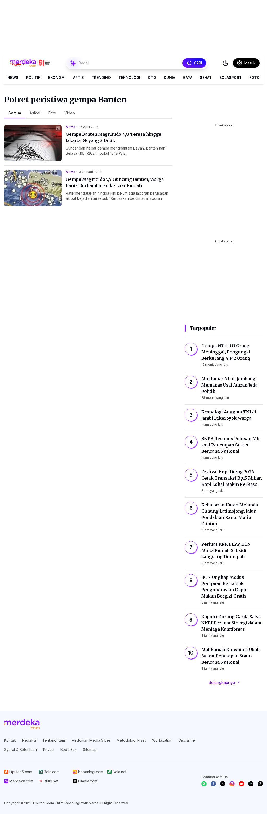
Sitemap (90, 749)
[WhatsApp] (204, 783)
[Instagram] (232, 783)
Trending (101, 77)
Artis (78, 77)
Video (69, 113)
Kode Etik (68, 749)
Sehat (206, 77)
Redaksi (29, 740)
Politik (33, 77)
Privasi (48, 749)
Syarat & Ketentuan (20, 749)
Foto (254, 77)
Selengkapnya (221, 682)
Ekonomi (57, 77)
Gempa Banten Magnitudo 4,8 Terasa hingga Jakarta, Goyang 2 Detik (113, 137)
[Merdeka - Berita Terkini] (30, 63)
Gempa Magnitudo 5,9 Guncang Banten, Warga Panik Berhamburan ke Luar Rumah (115, 182)
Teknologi (129, 77)
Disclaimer (187, 740)
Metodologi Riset (131, 740)
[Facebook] (213, 783)
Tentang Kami (54, 740)
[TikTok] (250, 783)
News (13, 77)
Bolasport (230, 77)
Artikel (34, 113)
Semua (14, 113)
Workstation (162, 740)
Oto (152, 77)
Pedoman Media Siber (91, 740)
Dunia (169, 77)
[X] (222, 783)
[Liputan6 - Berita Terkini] (22, 724)
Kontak (10, 740)
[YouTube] (241, 783)
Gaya (187, 77)
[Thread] (260, 783)
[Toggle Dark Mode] (225, 63)
